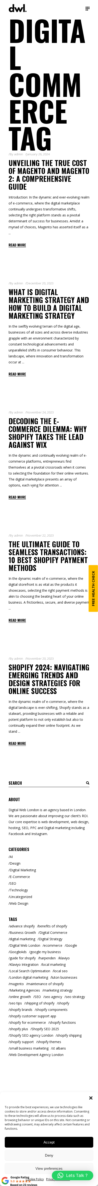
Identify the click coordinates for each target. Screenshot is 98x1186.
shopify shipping (69, 1035)
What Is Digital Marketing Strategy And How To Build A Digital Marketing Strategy (49, 304)
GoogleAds (18, 952)
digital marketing (22, 939)
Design (15, 863)
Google (71, 945)
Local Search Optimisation (30, 971)
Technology (19, 890)
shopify (63, 1003)
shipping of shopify (39, 1003)
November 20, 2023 (40, 658)
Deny (49, 1155)
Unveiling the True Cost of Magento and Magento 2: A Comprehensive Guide (49, 174)
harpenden (47, 958)
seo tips (16, 1003)
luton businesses (64, 977)
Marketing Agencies (25, 990)
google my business (45, 952)
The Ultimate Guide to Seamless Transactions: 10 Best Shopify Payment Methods (48, 556)
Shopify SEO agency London (31, 1035)
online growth (20, 996)
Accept (49, 1142)
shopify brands (21, 1009)
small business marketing (29, 1048)
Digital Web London (25, 945)
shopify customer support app (33, 1016)
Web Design (19, 903)
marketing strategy (58, 990)
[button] (90, 1098)
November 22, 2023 (40, 535)
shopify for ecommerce (28, 1022)
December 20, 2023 (40, 283)
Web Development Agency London (37, 1054)
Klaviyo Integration (24, 964)
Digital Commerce (53, 932)
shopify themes (49, 1042)
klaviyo (64, 958)
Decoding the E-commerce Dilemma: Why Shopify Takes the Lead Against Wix (48, 433)
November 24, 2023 (40, 412)
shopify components (52, 1009)
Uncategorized (21, 896)
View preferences (49, 1168)
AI (11, 856)
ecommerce (53, 945)
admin (18, 154)
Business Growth (23, 932)
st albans (59, 1048)
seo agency (53, 996)
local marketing (54, 964)
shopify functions (62, 1022)
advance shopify (22, 926)
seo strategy (75, 996)
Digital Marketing (23, 870)
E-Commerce (20, 876)
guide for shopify (23, 958)
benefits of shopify (52, 926)
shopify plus (19, 1029)
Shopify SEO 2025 (45, 1029)
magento (17, 984)
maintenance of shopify (45, 984)
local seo (61, 971)
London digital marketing (29, 977)
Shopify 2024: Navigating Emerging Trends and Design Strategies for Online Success (49, 679)
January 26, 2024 (38, 154)
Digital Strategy (50, 939)
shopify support (22, 1042)
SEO (13, 883)
